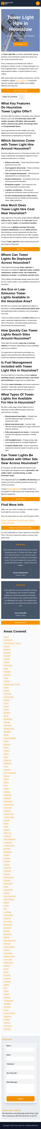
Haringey (7, 874)
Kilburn (6, 747)
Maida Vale (8, 760)
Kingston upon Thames (12, 684)
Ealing (6, 678)
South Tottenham (10, 896)
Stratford (7, 937)
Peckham (7, 861)
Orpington (7, 1004)
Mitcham (7, 776)
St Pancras (7, 833)
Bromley (6, 931)
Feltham (4, 523)
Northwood (7, 795)
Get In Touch (20, 499)
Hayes (6, 668)
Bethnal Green (9, 877)
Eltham (6, 972)
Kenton (6, 741)
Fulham (6, 706)
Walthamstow (8, 962)
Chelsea (7, 751)
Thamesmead (8, 1000)
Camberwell (8, 842)
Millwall (6, 902)
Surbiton (7, 700)
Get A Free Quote (20, 622)
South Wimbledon (10, 738)
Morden (6, 754)
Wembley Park (9, 728)
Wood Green (8, 883)
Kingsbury (7, 770)
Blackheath (8, 934)
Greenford (7, 675)
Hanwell (6, 662)
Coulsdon (7, 880)
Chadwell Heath (9, 1013)
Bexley (6, 1010)
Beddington (8, 852)
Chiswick (7, 681)
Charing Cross (9, 804)
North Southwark (9, 839)
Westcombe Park (10, 940)
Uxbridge (7, 722)
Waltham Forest (9, 956)
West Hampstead (10, 773)
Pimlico (6, 779)
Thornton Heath (9, 845)
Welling (6, 994)
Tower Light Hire (21, 80)
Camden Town (9, 814)
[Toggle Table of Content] (20, 97)
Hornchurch (8, 1026)
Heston (3, 520)
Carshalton (7, 836)
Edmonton (7, 943)
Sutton (6, 826)
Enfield (6, 969)
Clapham (7, 792)
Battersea (7, 744)
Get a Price (20, 249)
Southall (6, 659)
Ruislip (6, 735)
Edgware (7, 830)
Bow (5, 909)
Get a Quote (19, 44)
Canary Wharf (8, 915)
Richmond (7, 653)
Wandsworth (8, 719)
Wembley (7, 713)
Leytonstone (8, 953)
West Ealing (8, 665)
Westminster (8, 801)
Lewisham (7, 918)
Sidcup (6, 991)
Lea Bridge (7, 912)
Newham (7, 966)
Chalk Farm (8, 807)
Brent (5, 785)
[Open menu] (38, 3)
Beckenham (8, 924)
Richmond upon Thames (25, 520)
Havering (7, 1023)
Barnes (6, 687)
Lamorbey (7, 997)
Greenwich (7, 928)
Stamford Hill (8, 890)
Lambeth (7, 820)
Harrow (6, 716)
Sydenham (7, 871)
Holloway (7, 858)
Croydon (7, 864)
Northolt (6, 690)
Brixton (6, 823)
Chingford (7, 978)
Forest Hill (7, 868)
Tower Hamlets (9, 899)
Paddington (8, 763)
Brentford (11, 523)
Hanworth (7, 656)
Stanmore (7, 811)
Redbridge (7, 981)
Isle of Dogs (8, 921)
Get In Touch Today (20, 91)
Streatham (7, 798)
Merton (6, 757)
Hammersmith (8, 697)
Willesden (7, 732)
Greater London (9, 947)
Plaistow (7, 950)
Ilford (5, 988)
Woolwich (7, 975)
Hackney (7, 893)
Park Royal (7, 694)
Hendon (6, 788)
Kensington (8, 725)
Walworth (7, 849)
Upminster (7, 1029)
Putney (6, 703)
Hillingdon (7, 671)
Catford (6, 906)
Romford (7, 1019)
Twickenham (11, 520)
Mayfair (6, 782)
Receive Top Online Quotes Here (20, 528)
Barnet (6, 887)
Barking (6, 985)
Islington (7, 855)
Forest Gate (8, 959)
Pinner (6, 766)
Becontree (7, 1007)
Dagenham (7, 1016)
